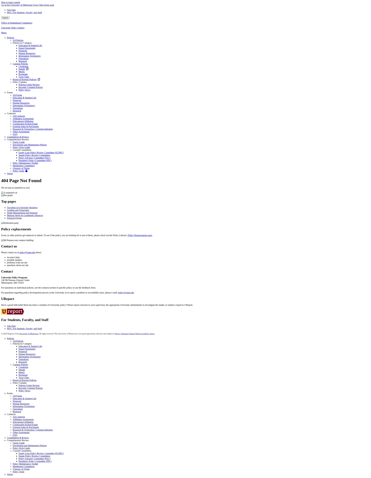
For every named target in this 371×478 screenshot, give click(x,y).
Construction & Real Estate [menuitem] (25, 124)
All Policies (18, 341)
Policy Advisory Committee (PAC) (34, 458)
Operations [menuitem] (24, 58)
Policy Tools (18, 471)
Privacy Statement (122, 334)
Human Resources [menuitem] (27, 53)
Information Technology (30, 357)
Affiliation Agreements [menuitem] (23, 118)
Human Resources (27, 354)
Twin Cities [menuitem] (24, 77)
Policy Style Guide (21, 448)
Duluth (22, 370)
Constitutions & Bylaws (18, 437)
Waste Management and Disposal (22, 213)
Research (23, 362)
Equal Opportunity (27, 349)
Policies (10, 338)
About (10, 474)
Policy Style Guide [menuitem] (21, 147)
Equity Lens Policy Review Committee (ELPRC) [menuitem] (41, 152)
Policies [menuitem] (10, 37)
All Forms (17, 396)
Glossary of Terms (21, 469)
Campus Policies (20, 364)
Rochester (23, 375)
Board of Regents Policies (25, 380)
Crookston (23, 367)
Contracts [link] (11, 113)
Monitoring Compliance (24, 466)
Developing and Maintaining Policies (30, 445)
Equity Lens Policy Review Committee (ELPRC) (41, 453)
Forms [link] (10, 92)
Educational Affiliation (23, 422)
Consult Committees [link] (22, 150)
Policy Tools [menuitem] (18, 171)
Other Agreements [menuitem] (21, 131)
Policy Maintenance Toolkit (25, 464)
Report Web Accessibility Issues (142, 334)
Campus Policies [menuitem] (20, 64)
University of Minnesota (28, 334)
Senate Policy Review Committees (34, 456)
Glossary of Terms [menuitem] (21, 168)
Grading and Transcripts (18, 210)
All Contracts (19, 417)
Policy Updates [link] (20, 82)
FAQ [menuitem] (15, 134)
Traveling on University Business (22, 207)
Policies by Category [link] (22, 43)
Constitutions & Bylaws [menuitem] (18, 137)
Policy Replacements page (140, 235)
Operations (24, 359)
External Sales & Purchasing (26, 427)
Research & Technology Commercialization (33, 430)
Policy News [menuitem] (24, 90)
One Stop (11, 10)
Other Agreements (21, 432)
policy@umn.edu (27, 252)
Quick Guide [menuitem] (19, 142)
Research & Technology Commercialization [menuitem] (33, 129)
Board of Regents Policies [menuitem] (25, 79)
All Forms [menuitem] (17, 95)
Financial (23, 351)
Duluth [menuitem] (22, 69)
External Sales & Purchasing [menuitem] (26, 126)
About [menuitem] (10, 173)
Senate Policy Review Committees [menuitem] (34, 155)
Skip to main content (10, 2)
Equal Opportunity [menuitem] (27, 48)
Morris (22, 372)
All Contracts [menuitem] (19, 116)
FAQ (15, 435)
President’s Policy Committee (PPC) (35, 461)
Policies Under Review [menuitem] (29, 84)
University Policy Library (12, 28)
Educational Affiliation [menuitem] (23, 121)
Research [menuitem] (23, 61)
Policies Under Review (29, 385)
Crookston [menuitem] (23, 66)
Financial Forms (14, 218)
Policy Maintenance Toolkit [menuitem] (25, 163)
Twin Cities (24, 377)
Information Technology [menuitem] (30, 56)
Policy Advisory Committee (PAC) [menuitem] (34, 158)
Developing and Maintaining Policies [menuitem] (30, 145)
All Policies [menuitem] (18, 40)
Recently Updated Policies (31, 388)
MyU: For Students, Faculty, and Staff (24, 12)
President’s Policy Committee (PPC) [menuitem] (35, 160)
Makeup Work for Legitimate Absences (25, 215)
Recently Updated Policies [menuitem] (31, 87)
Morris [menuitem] (22, 71)
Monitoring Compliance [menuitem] (24, 165)
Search (5, 18)
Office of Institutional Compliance (16, 23)
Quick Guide (19, 443)
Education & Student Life (30, 346)
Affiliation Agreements (23, 419)
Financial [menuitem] (23, 50)
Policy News (24, 390)
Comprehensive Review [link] (18, 139)
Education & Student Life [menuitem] (30, 45)
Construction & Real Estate (25, 424)
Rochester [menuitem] (23, 74)
